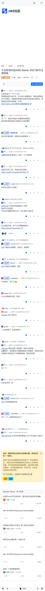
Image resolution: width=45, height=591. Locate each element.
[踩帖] (38, 109)
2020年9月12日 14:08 (30, 263)
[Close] (41, 453)
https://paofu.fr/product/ (11, 228)
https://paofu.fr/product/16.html (13, 172)
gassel (6, 326)
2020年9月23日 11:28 (27, 398)
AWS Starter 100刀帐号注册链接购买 (15, 104)
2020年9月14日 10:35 (23, 326)
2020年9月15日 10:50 (20, 345)
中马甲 (6, 263)
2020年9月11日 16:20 (20, 203)
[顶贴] (30, 109)
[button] (3, 3)
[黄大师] (4, 528)
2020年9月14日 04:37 (32, 278)
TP (5, 91)
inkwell (13, 184)
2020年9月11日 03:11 (31, 133)
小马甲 (6, 133)
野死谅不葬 (14, 133)
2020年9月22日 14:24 (20, 379)
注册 (5, 479)
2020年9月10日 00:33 (20, 91)
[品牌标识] (11, 10)
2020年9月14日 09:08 (22, 312)
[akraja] (4, 514)
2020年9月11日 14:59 (27, 184)
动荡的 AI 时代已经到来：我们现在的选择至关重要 (22, 496)
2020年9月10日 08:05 (20, 115)
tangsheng (14, 278)
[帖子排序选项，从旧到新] (4, 84)
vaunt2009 (14, 413)
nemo (6, 312)
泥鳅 (7, 499)
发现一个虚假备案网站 (11, 569)
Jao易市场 (6, 77)
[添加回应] (26, 109)
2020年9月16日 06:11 (20, 365)
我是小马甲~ (10, 528)
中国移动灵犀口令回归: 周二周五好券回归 (18, 525)
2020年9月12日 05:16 (20, 222)
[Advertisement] (22, 39)
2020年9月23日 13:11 (32, 413)
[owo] (4, 572)
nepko (6, 293)
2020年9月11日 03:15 (20, 152)
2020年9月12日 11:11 (26, 244)
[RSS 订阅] (36, 77)
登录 (10, 479)
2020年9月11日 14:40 (20, 166)
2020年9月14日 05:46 (20, 293)
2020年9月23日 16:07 (20, 432)
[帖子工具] (42, 109)
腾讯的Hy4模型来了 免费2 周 (14, 539)
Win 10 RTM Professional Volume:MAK (18, 511)
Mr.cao (13, 263)
